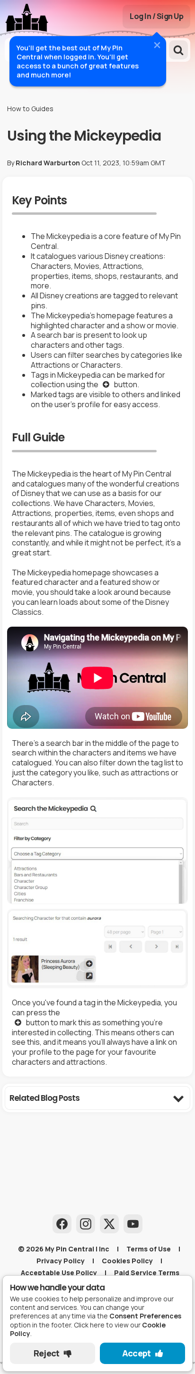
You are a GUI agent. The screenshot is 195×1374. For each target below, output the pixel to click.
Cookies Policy (127, 1260)
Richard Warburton (48, 162)
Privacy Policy (60, 1260)
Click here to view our (88, 1329)
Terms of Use (148, 1248)
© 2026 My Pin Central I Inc (63, 1248)
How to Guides (30, 108)
